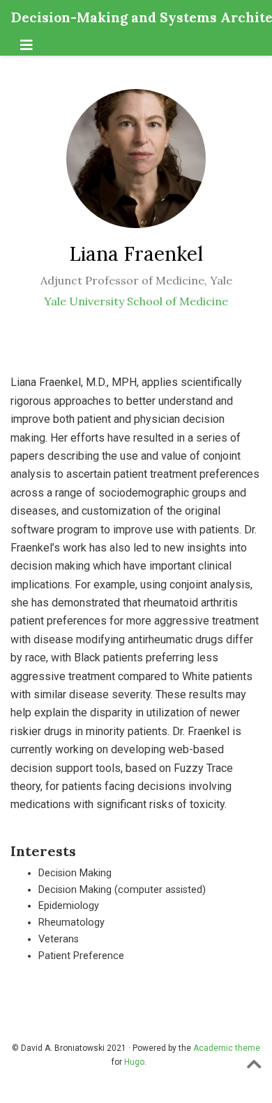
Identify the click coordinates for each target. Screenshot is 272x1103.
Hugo (134, 1062)
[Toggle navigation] (26, 45)
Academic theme (226, 1048)
